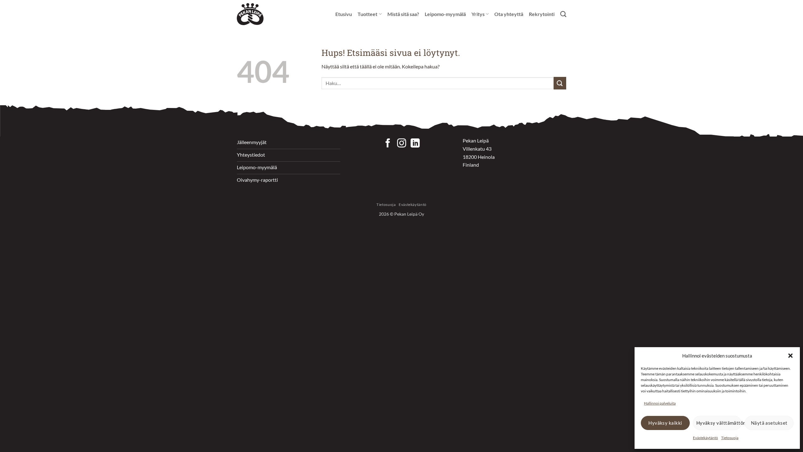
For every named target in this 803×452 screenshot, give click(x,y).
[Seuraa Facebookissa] (387, 144)
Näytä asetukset (769, 423)
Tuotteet (367, 14)
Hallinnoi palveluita (660, 403)
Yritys (478, 14)
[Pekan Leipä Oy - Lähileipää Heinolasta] (252, 14)
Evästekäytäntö (705, 437)
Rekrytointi (542, 14)
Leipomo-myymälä (445, 14)
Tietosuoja (729, 437)
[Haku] (563, 14)
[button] (790, 355)
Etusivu (343, 14)
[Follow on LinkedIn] (415, 144)
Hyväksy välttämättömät (719, 423)
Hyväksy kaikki (665, 423)
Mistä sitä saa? (403, 14)
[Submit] (560, 83)
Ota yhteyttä (508, 14)
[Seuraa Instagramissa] (401, 144)
